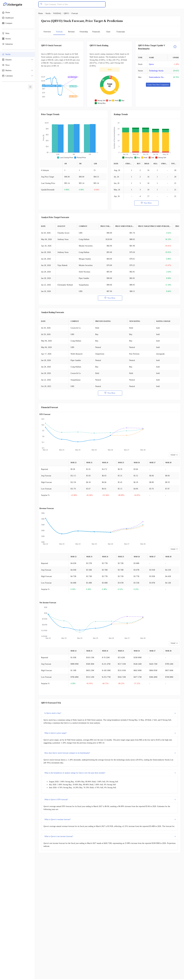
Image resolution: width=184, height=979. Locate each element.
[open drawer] (30, 87)
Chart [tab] (108, 32)
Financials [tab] (96, 32)
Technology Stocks (156, 71)
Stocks (48, 13)
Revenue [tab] (71, 32)
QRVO (66, 13)
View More (148, 203)
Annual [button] (173, 455)
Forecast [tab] (59, 32)
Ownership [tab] (84, 32)
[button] (17, 12)
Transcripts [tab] (120, 32)
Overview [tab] (47, 32)
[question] (175, 47)
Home (40, 13)
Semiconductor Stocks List (159, 77)
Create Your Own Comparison (158, 85)
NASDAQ (57, 13)
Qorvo (151, 64)
